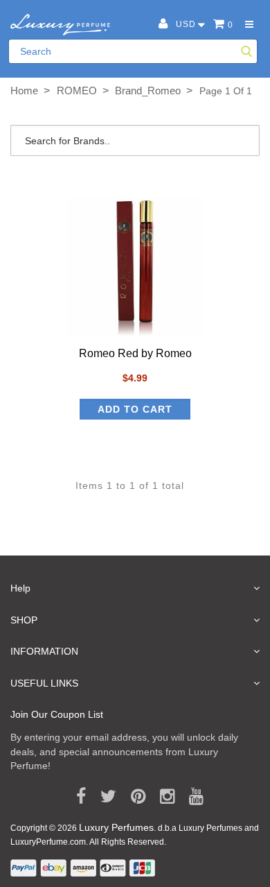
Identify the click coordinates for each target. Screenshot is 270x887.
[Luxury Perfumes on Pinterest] (133, 797)
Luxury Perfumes (116, 827)
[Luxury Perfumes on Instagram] (162, 797)
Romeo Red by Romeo (135, 353)
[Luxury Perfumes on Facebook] (76, 797)
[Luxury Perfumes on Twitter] (103, 797)
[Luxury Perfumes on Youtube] (191, 797)
